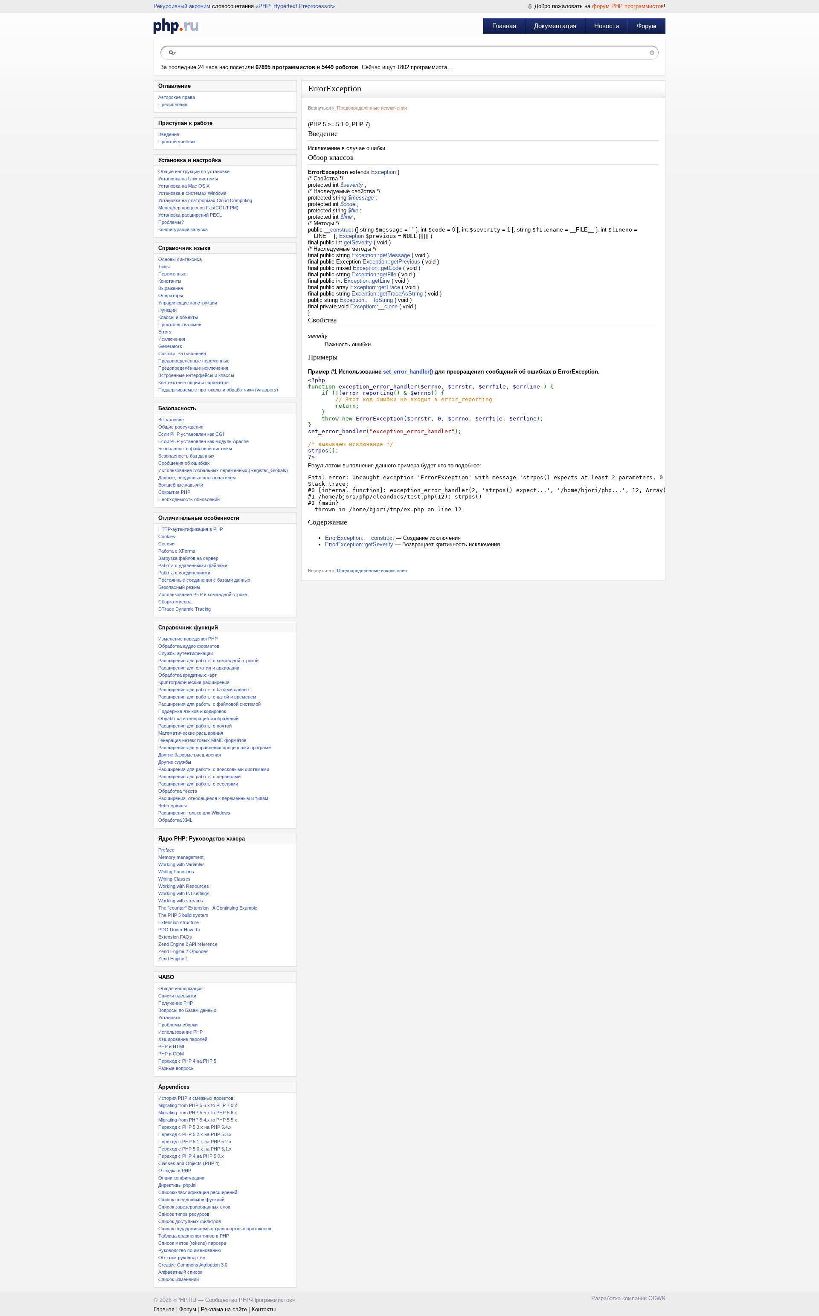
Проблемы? (171, 222)
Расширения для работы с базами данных (204, 689)
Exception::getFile (373, 274)
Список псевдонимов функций (191, 1199)
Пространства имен (179, 324)
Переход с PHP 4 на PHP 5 (187, 1061)
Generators (170, 346)
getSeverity (358, 242)
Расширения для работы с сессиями (198, 783)
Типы (164, 266)
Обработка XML (175, 820)
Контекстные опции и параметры (193, 382)
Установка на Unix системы (188, 178)
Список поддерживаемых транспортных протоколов (214, 1228)
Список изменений (178, 1279)
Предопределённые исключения (193, 368)
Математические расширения (190, 733)
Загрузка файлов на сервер (188, 558)
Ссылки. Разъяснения (182, 353)
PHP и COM (171, 1053)
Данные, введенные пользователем (197, 477)
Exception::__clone (374, 306)
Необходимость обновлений (189, 499)
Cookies (166, 536)
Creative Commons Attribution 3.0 (192, 1264)
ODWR (656, 1298)
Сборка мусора (175, 601)
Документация (555, 25)
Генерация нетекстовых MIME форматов (202, 740)
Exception (383, 172)
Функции (167, 310)
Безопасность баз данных (186, 455)
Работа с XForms (176, 551)
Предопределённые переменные (193, 360)
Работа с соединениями (184, 572)
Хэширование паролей (182, 1039)
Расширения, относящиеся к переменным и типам (213, 798)
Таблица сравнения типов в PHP (193, 1235)
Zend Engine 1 (173, 958)
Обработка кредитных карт (187, 675)
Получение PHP (175, 1003)
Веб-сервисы (172, 805)
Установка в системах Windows (192, 193)
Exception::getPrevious (391, 261)
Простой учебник (176, 141)
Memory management (180, 857)
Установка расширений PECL (190, 214)
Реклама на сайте (224, 1309)
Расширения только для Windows (194, 812)
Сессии (166, 543)
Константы (169, 281)
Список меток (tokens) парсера (192, 1243)
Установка (169, 1017)
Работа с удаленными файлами (192, 565)
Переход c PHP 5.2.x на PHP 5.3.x (195, 1134)
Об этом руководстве (181, 1257)
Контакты (264, 1309)
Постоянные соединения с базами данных (204, 580)
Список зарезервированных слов (194, 1206)
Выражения (170, 288)
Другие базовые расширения (189, 754)
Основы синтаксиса (180, 259)
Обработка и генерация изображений (198, 718)
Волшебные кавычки (180, 484)
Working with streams (180, 900)
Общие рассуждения (180, 426)
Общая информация (180, 988)
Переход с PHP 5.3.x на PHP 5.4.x (195, 1127)
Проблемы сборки (177, 1024)
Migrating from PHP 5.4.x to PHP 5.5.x (197, 1119)
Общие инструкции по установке (193, 171)
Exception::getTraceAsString (387, 293)
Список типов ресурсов (183, 1214)
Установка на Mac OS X (183, 185)
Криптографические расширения (193, 682)
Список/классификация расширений (197, 1192)
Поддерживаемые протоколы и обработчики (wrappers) (218, 389)
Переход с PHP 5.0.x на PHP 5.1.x (195, 1148)
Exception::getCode (377, 268)
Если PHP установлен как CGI (191, 434)
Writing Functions (176, 871)
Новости (606, 25)
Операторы (170, 295)
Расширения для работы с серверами (199, 776)
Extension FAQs (175, 936)
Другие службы (174, 762)
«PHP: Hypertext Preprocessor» (295, 6)
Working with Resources (183, 886)
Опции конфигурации (181, 1177)
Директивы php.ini (177, 1185)
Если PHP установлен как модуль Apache (203, 441)
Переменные (172, 273)
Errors (164, 331)
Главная (504, 25)
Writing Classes (174, 878)
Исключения (171, 339)
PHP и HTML (172, 1046)
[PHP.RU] (176, 26)
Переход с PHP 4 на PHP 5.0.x (191, 1156)
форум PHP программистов (628, 6)
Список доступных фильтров (189, 1221)
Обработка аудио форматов (188, 646)
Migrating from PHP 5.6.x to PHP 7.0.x (197, 1105)
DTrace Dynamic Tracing (184, 609)
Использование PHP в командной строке (202, 594)
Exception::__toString (366, 300)
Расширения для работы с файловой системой (209, 704)
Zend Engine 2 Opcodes (183, 951)
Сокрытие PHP (174, 492)
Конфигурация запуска (183, 229)
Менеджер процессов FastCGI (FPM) (198, 207)
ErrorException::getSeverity (359, 544)
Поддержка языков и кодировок (192, 711)
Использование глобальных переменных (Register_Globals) (223, 470)
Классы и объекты (178, 317)
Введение (168, 134)
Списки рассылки (177, 995)
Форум (646, 25)
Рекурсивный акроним (182, 6)
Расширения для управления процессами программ (215, 747)
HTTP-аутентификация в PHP (190, 529)
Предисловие (172, 104)
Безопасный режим (179, 587)
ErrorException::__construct (359, 538)
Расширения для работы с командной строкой (208, 660)
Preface (166, 849)
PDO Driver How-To (179, 929)
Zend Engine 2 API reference (188, 944)
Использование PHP (180, 1032)
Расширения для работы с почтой (195, 725)
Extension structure (178, 922)
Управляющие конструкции (187, 302)
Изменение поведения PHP (188, 638)
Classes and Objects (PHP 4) (189, 1163)
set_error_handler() (408, 371)
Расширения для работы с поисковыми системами (213, 769)
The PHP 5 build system (183, 915)
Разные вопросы (176, 1068)
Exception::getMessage (380, 255)
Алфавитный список (180, 1272)
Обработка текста (177, 791)
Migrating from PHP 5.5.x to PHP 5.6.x (197, 1112)
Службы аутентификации (185, 653)
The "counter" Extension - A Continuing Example (207, 907)
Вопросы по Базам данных (187, 1010)
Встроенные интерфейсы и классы (196, 375)
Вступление (171, 419)
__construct (338, 229)
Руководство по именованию (189, 1250)
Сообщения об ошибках (184, 463)
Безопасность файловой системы (195, 448)
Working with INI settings (183, 893)
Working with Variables (181, 864)
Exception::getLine (367, 281)
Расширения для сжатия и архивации (198, 667)
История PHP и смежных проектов (195, 1098)
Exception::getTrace (375, 287)
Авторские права (176, 97)
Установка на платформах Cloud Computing (205, 200)
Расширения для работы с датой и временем (207, 696)
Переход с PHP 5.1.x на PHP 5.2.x (195, 1141)
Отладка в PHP (174, 1170)
